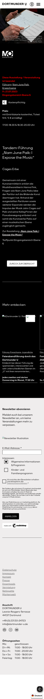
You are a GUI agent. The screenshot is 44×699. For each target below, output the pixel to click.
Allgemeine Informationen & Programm (25, 463)
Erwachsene (9, 87)
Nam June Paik (20, 84)
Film (42, 352)
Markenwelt (9, 594)
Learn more (27, 507)
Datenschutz (9, 569)
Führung (6, 84)
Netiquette (8, 590)
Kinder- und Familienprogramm (22, 471)
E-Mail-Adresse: (12, 448)
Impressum (8, 573)
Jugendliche (27, 352)
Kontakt (6, 576)
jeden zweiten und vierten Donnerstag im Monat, (18, 378)
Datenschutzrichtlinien (17, 483)
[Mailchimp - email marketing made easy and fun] (15, 525)
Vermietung (8, 587)
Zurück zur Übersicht (22, 263)
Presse (6, 580)
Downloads (8, 583)
